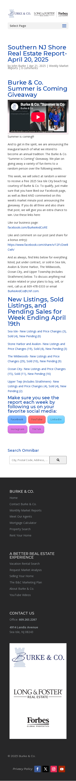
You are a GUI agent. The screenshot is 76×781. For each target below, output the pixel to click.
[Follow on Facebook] (37, 769)
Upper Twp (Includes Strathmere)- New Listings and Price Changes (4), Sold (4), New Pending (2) (37, 386)
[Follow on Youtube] (62, 769)
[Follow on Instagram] (53, 769)
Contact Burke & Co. (23, 504)
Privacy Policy (22, 769)
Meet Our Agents (21, 516)
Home (14, 498)
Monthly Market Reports (26, 510)
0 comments (29, 68)
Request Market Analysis (26, 570)
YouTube (37, 419)
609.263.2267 (28, 619)
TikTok (36, 429)
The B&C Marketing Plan (26, 582)
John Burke (19, 66)
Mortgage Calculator (23, 523)
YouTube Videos (20, 595)
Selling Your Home (22, 576)
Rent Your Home (20, 535)
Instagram (17, 429)
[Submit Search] (58, 460)
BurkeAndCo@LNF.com (23, 291)
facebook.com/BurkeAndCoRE (27, 227)
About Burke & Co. (22, 589)
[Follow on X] (45, 769)
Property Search (20, 529)
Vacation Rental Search (25, 564)
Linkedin (56, 419)
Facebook (17, 419)
